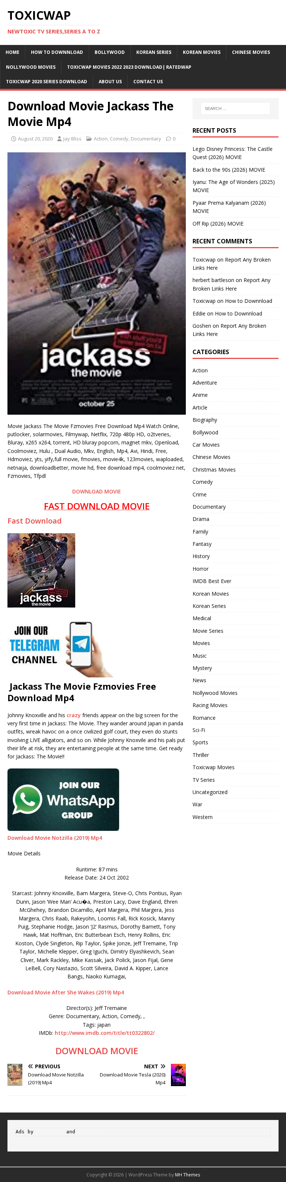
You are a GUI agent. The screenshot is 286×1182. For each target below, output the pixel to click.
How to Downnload (57, 52)
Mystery (202, 667)
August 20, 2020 (35, 138)
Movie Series (208, 630)
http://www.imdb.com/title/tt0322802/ (105, 1032)
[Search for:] (235, 108)
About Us (110, 81)
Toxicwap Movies (214, 767)
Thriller (201, 754)
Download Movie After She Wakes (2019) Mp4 (65, 992)
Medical (202, 618)
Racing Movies (210, 705)
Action (101, 138)
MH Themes (187, 1175)
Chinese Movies (251, 52)
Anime (200, 394)
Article (200, 407)
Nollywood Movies (30, 67)
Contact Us (148, 81)
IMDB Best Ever (212, 580)
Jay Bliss (72, 138)
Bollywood (110, 52)
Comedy (119, 138)
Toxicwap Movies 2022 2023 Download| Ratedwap (129, 67)
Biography (205, 419)
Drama (201, 518)
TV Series (204, 779)
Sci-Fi (199, 730)
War (197, 804)
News (199, 680)
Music (200, 655)
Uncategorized (210, 792)
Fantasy (202, 543)
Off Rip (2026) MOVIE (218, 223)
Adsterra (90, 1131)
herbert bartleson (213, 280)
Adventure (205, 382)
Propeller (49, 1131)
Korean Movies (201, 52)
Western (203, 816)
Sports (200, 742)
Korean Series (153, 52)
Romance (204, 717)
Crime (200, 494)
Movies (201, 643)
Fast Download (34, 521)
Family (200, 531)
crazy (74, 715)
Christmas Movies (214, 469)
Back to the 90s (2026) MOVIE (229, 169)
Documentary (146, 138)
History (201, 556)
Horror (201, 568)
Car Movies (206, 444)
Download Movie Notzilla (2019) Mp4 (54, 837)
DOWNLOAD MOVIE (96, 491)
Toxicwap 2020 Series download (46, 81)
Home (12, 52)
